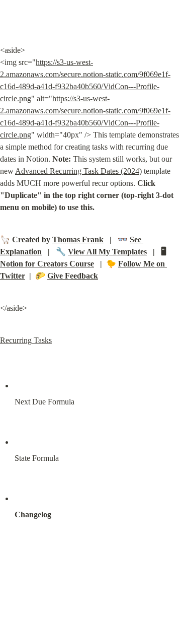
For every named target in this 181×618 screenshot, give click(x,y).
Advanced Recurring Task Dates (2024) (78, 171)
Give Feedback (72, 275)
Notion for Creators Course (47, 263)
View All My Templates (107, 251)
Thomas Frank (78, 239)
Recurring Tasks (26, 340)
